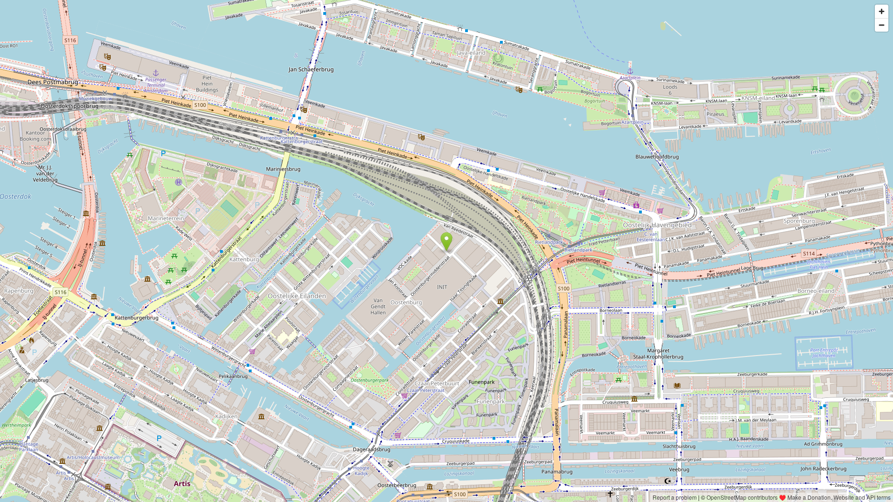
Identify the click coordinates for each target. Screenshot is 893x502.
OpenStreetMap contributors (742, 497)
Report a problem (675, 497)
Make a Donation (809, 497)
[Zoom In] (881, 11)
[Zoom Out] (881, 25)
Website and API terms (862, 497)
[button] (447, 241)
